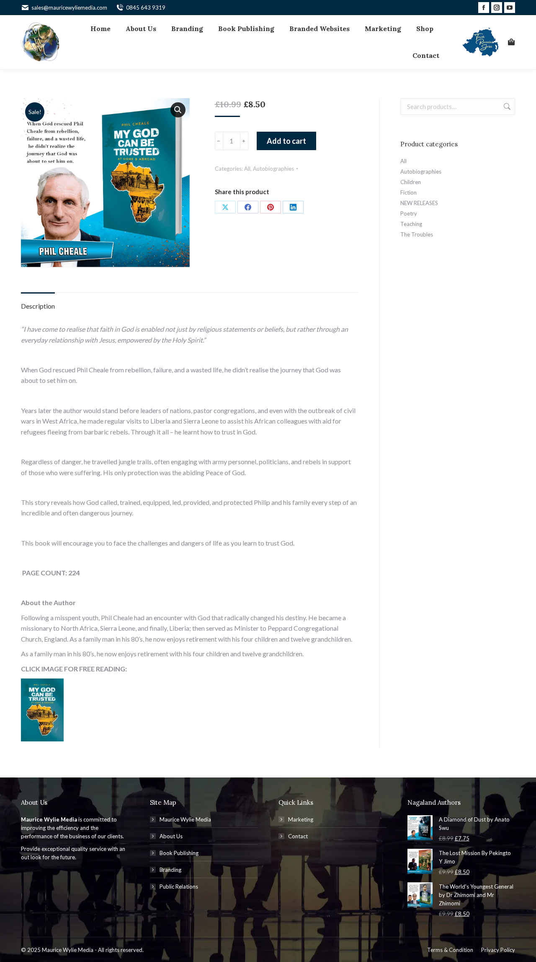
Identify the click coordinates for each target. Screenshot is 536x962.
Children (410, 182)
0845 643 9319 (145, 7)
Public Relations (179, 886)
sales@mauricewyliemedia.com (69, 7)
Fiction (408, 192)
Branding (170, 869)
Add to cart (286, 141)
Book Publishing (179, 853)
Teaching (411, 224)
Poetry (408, 213)
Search (506, 106)
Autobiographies (273, 168)
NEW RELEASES (419, 203)
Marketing (300, 819)
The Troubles (416, 234)
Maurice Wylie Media (185, 819)
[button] (178, 109)
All (247, 168)
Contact (298, 836)
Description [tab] (38, 306)
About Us (171, 836)
